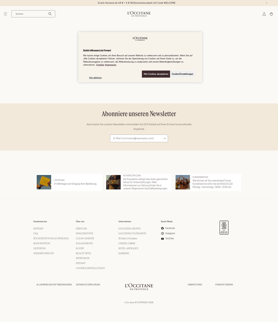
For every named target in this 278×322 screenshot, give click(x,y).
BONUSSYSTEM (41, 243)
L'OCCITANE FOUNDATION (132, 234)
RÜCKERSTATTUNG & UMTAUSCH (51, 238)
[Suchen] (50, 14)
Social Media (167, 222)
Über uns (80, 222)
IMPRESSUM (82, 258)
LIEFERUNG (39, 248)
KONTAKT (38, 229)
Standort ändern (224, 285)
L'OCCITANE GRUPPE (129, 229)
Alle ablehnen (95, 77)
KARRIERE (123, 253)
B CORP (80, 248)
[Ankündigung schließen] (266, 3)
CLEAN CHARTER (85, 238)
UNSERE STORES (195, 285)
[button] (5, 13)
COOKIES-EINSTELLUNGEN (90, 268)
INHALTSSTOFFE (84, 234)
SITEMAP (81, 263)
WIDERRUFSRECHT (43, 253)
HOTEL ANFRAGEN (128, 248)
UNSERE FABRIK (126, 243)
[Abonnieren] (164, 138)
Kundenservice (40, 222)
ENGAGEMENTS (84, 243)
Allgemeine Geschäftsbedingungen (54, 285)
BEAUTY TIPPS (83, 253)
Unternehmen (124, 222)
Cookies (100, 65)
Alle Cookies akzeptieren (156, 74)
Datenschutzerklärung (88, 285)
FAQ (35, 234)
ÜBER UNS (81, 229)
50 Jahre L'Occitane (127, 238)
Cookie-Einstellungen (182, 74)
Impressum (110, 65)
